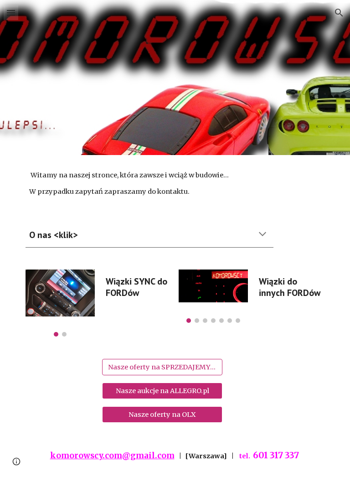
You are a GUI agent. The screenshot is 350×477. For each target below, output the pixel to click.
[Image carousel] (60, 303)
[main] (175, 183)
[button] (11, 12)
